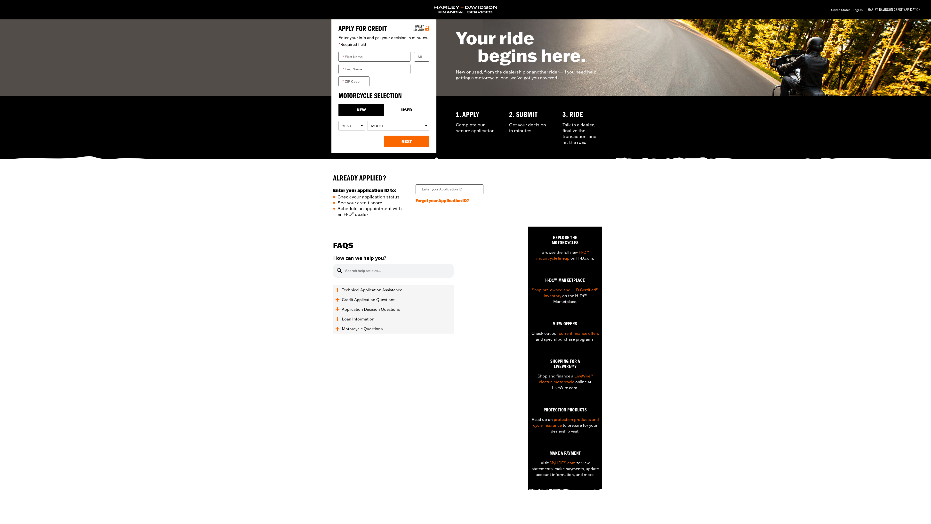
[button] (407, 141)
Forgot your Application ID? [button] (442, 200)
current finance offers (579, 333)
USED (406, 109)
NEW (361, 109)
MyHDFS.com (563, 462)
